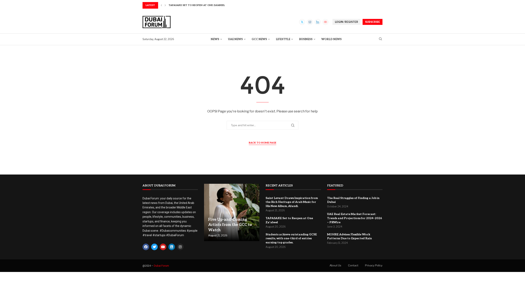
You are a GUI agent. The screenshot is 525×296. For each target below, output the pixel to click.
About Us (335, 265)
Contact (353, 265)
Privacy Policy (373, 265)
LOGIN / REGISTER (346, 21)
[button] (161, 5)
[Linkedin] (318, 22)
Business (306, 39)
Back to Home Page (262, 142)
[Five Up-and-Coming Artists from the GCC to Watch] (231, 212)
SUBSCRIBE (372, 21)
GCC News (259, 39)
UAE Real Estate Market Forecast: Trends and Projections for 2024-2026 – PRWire (354, 218)
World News (331, 39)
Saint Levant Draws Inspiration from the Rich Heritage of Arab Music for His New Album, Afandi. (292, 202)
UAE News (235, 39)
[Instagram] (310, 22)
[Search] (380, 39)
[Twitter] (302, 22)
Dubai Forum (161, 265)
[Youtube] (325, 22)
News (215, 39)
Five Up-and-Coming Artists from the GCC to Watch (230, 224)
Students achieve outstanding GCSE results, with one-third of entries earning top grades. (291, 238)
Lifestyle (283, 39)
